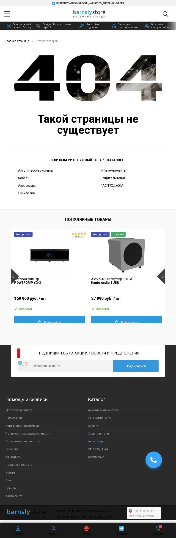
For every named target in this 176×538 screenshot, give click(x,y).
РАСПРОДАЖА (112, 185)
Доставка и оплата (19, 410)
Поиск (53, 534)
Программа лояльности (22, 441)
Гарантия (12, 449)
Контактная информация (23, 425)
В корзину (52, 322)
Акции (86, 534)
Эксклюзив (26, 193)
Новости (121, 534)
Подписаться (136, 366)
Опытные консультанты (160, 26)
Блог (9, 480)
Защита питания (113, 178)
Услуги (10, 472)
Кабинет (18, 534)
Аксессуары (27, 185)
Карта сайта (14, 496)
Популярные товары (88, 219)
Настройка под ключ (92, 26)
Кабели (23, 178)
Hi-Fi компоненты (113, 170)
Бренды (11, 488)
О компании (14, 418)
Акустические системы (35, 170)
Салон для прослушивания (128, 26)
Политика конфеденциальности (28, 433)
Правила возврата (19, 464)
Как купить (13, 457)
